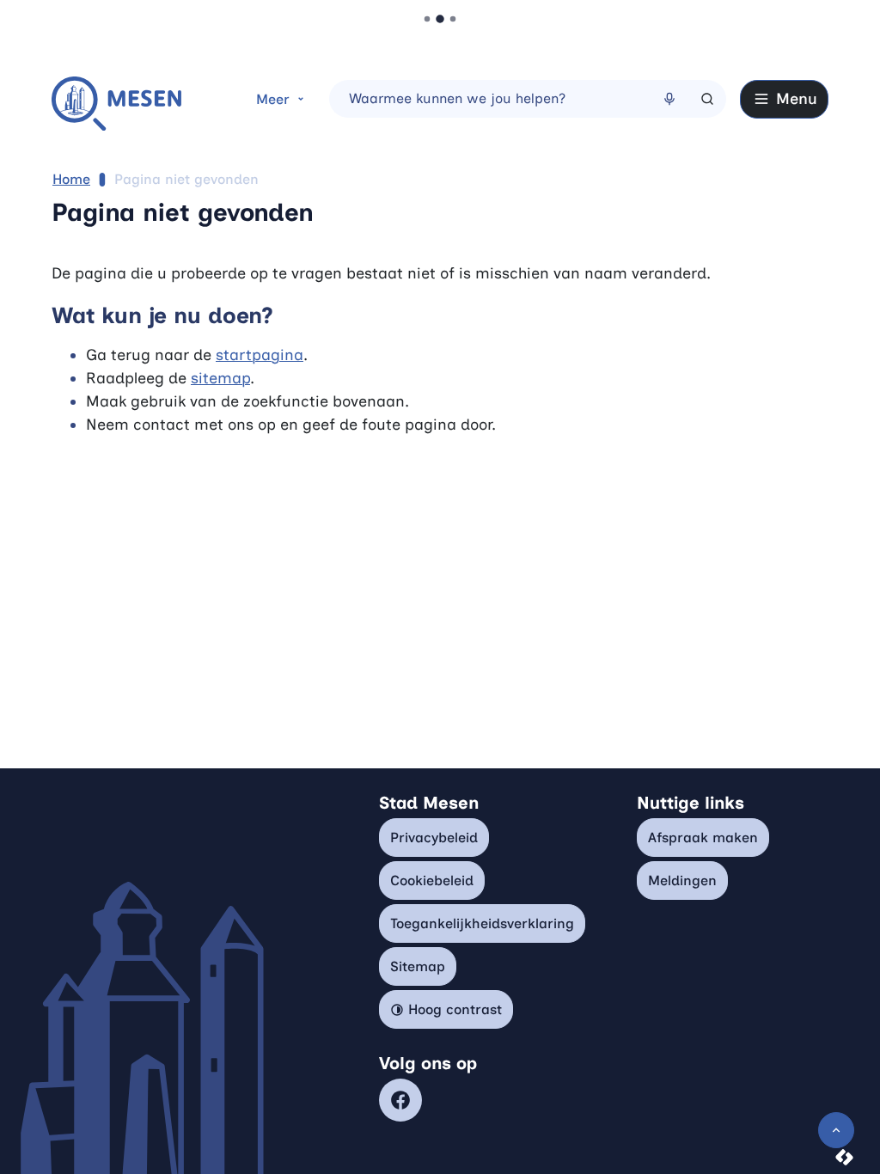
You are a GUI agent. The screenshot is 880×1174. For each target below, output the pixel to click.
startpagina (259, 354)
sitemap (220, 378)
